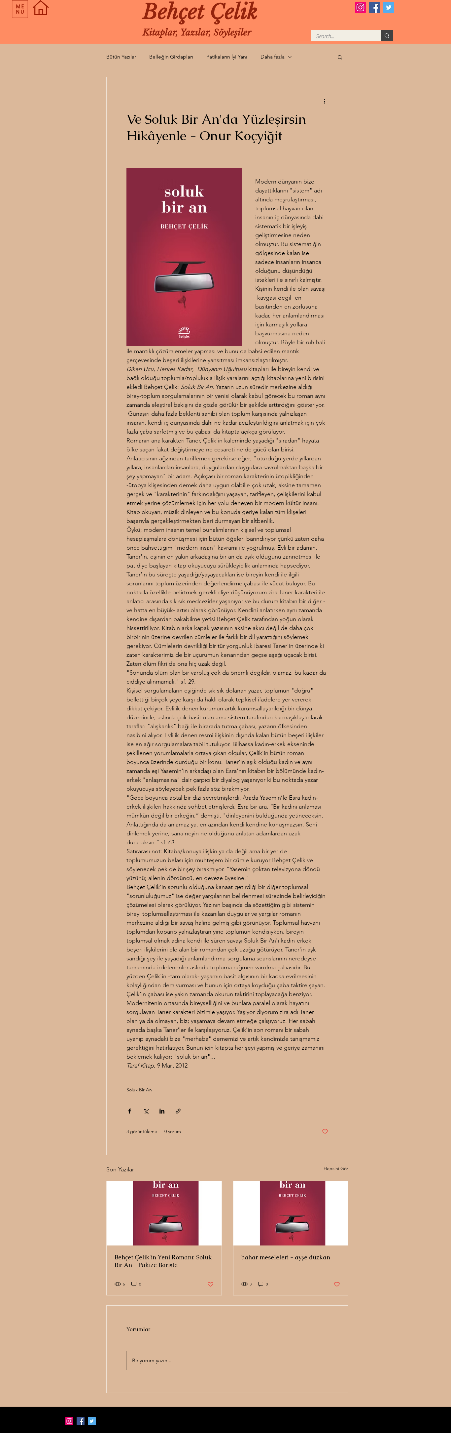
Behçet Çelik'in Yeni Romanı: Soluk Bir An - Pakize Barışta (163, 1261)
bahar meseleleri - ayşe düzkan (285, 1257)
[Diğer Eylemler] (324, 101)
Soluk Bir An (139, 1090)
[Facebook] (374, 7)
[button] (20, 9)
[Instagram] (360, 7)
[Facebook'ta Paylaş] (129, 1111)
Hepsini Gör (336, 1168)
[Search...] (387, 35)
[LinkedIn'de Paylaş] (162, 1111)
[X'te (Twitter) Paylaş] (146, 1111)
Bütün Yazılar (121, 57)
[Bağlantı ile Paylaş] (178, 1111)
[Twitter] (388, 7)
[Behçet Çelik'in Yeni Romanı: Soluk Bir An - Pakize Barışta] (164, 1213)
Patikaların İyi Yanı (226, 57)
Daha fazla (272, 57)
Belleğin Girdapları (171, 57)
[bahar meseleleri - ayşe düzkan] (290, 1213)
